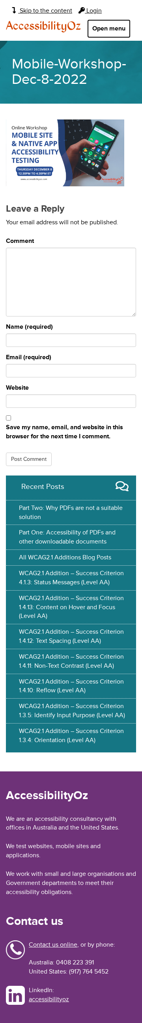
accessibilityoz (49, 999)
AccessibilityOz (43, 26)
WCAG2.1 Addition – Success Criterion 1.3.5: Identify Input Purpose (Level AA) (72, 710)
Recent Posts (42, 486)
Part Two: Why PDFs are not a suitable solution (71, 512)
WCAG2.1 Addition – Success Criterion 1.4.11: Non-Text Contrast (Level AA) (71, 661)
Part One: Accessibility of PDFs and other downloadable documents (67, 537)
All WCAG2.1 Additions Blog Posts (65, 557)
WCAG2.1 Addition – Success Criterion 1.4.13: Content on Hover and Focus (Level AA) (71, 607)
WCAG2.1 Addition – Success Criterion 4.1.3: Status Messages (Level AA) (71, 577)
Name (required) (29, 327)
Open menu (108, 28)
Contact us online (53, 945)
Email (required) (28, 357)
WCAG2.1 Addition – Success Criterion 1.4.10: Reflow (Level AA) (71, 686)
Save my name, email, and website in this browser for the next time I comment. (64, 431)
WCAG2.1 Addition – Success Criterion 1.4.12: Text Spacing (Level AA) (71, 636)
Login (93, 11)
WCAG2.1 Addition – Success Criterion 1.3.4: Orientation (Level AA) (71, 735)
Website (17, 388)
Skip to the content (45, 11)
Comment (20, 241)
